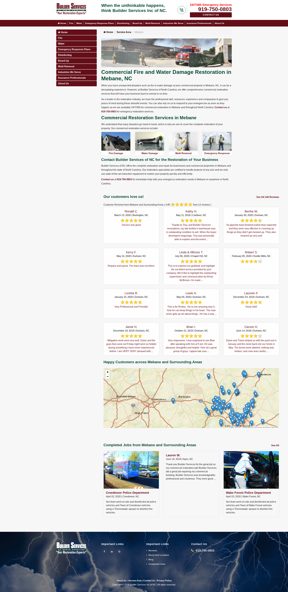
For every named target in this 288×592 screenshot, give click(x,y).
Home (63, 23)
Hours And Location (158, 555)
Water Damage (149, 153)
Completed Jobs (156, 564)
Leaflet (232, 427)
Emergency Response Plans (99, 23)
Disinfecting (123, 23)
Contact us (220, 107)
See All (275, 445)
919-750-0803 (215, 9)
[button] (251, 415)
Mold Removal (152, 23)
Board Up (137, 23)
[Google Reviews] (119, 551)
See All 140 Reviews (267, 197)
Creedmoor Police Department (127, 492)
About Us (219, 23)
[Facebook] (104, 551)
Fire (71, 23)
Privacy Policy (164, 580)
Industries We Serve (173, 23)
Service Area (124, 32)
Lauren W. (173, 455)
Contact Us (211, 14)
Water (79, 23)
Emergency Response (217, 153)
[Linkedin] (111, 551)
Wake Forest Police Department (248, 492)
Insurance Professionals (199, 23)
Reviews (152, 550)
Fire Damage (116, 153)
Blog (150, 559)
